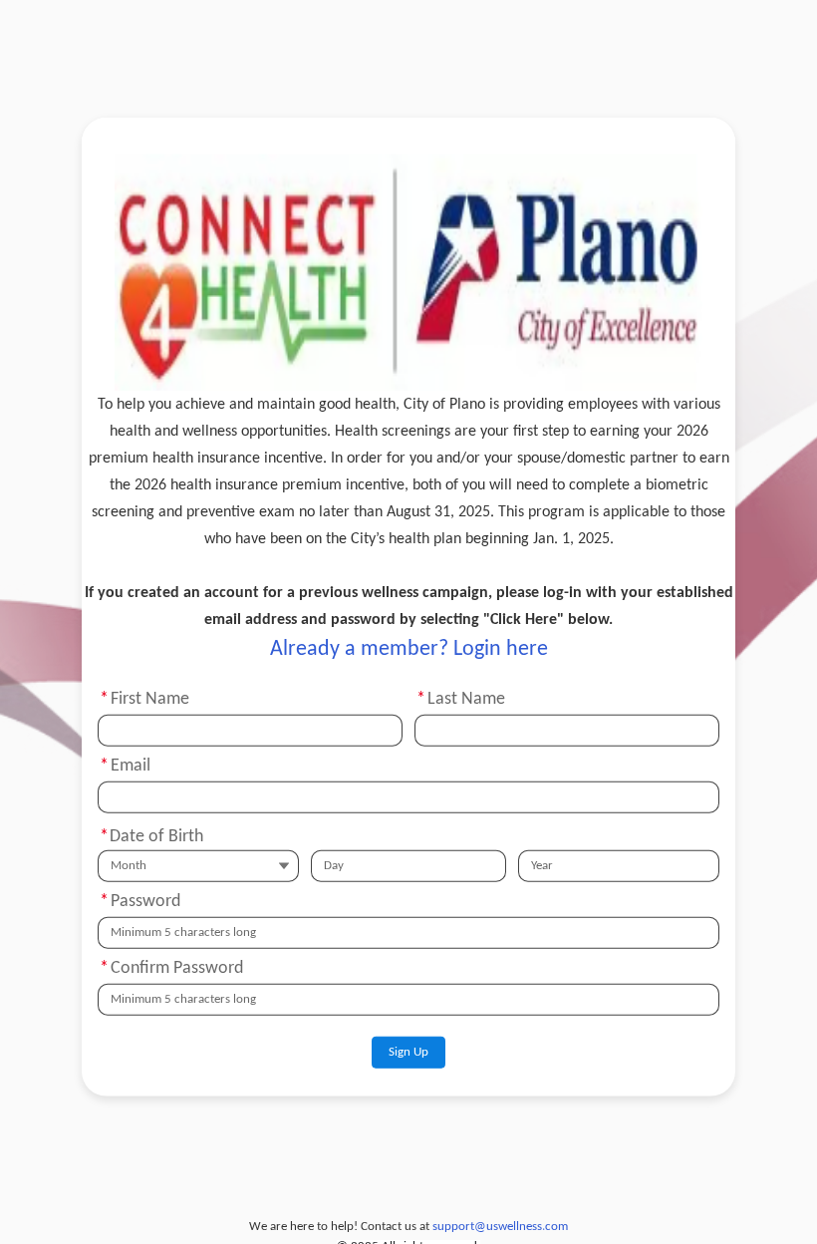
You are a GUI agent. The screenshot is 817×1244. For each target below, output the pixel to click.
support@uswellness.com (500, 1226)
